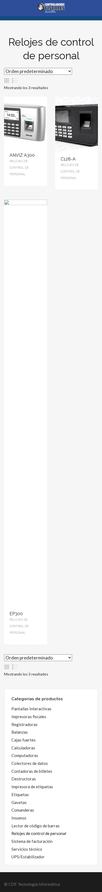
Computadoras (24, 755)
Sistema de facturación (31, 841)
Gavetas (19, 802)
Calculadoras (23, 747)
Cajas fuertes (23, 739)
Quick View (26, 123)
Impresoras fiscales (28, 716)
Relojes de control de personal (38, 833)
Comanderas (22, 810)
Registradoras (24, 724)
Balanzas (19, 732)
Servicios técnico (26, 849)
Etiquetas (20, 794)
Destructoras (23, 778)
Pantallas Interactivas (31, 708)
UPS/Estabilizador (28, 856)
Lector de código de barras (35, 825)
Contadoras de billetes (31, 771)
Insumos (18, 817)
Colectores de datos (29, 763)
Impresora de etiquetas (32, 786)
